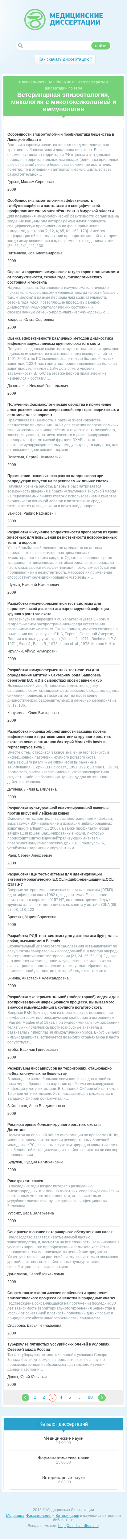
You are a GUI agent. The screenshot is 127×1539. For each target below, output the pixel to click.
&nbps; (25, 1397)
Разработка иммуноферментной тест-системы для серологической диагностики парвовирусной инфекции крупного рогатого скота (58, 608)
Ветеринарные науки (63, 1477)
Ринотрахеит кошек (25, 1181)
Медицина (15, 1515)
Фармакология (38, 1515)
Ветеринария (67, 1515)
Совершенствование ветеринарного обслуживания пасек (60, 1232)
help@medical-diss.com (78, 1526)
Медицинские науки (63, 1438)
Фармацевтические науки (63, 1457)
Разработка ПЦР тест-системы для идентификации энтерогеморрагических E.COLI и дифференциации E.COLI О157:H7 (60, 879)
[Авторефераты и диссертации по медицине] (63, 19)
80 (90, 1397)
